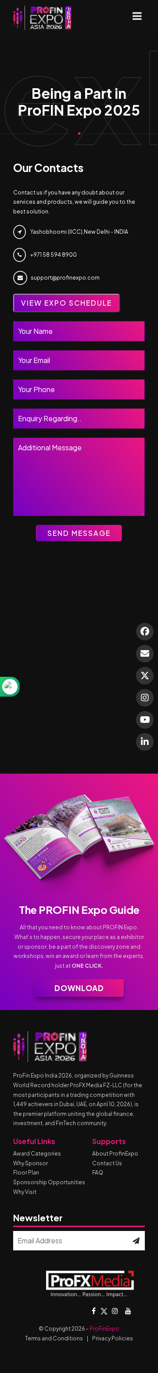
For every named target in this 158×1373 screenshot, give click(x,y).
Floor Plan (26, 1172)
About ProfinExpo (115, 1153)
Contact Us (107, 1163)
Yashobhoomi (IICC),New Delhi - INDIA (78, 231)
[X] (145, 676)
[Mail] (145, 653)
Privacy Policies (112, 1338)
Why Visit (24, 1192)
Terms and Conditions (54, 1338)
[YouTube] (145, 720)
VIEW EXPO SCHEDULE (66, 302)
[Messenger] (145, 631)
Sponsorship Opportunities (49, 1182)
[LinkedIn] (145, 742)
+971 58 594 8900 (53, 254)
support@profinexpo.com (65, 277)
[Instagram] (145, 698)
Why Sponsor (30, 1163)
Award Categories (37, 1153)
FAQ (97, 1172)
